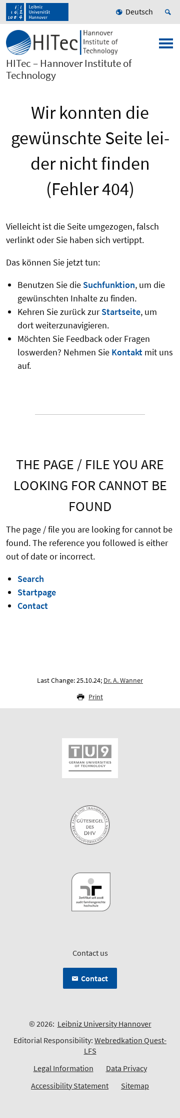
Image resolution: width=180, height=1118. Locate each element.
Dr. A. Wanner (123, 680)
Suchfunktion (109, 284)
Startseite (121, 311)
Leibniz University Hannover (105, 1024)
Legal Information (64, 1068)
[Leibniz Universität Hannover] (37, 12)
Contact (33, 605)
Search (31, 578)
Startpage (37, 592)
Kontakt (127, 352)
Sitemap (135, 1086)
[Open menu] (166, 46)
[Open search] (169, 11)
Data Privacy (126, 1068)
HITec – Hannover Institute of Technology (69, 69)
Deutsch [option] (139, 11)
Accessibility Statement (69, 1086)
